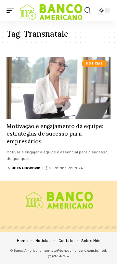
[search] (87, 10)
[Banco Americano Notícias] (50, 10)
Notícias (94, 63)
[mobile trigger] (12, 10)
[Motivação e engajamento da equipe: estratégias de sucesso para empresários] (58, 88)
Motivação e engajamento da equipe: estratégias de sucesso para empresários (54, 134)
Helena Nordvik (26, 168)
